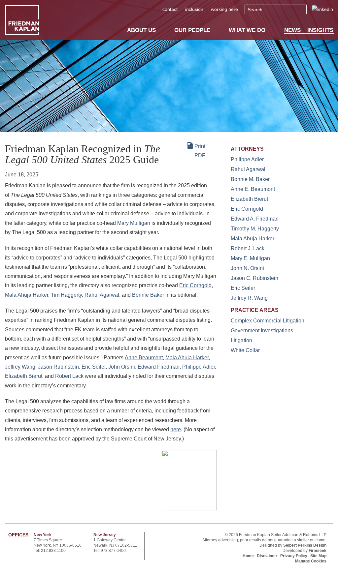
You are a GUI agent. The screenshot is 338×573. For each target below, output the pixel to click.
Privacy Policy (293, 556)
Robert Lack (69, 376)
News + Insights (308, 30)
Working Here (224, 9)
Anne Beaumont (144, 357)
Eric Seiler (94, 367)
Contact (170, 9)
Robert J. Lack (247, 248)
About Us (141, 30)
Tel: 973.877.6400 (109, 550)
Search (255, 9)
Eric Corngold (195, 285)
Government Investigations (262, 330)
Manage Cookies (310, 561)
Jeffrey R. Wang (249, 298)
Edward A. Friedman (255, 219)
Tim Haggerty (66, 295)
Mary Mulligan (133, 223)
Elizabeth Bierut (23, 376)
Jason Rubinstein (58, 367)
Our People (192, 30)
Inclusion (194, 9)
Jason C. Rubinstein (254, 278)
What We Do (247, 30)
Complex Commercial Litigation (267, 320)
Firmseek (317, 550)
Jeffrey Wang (20, 367)
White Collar (245, 350)
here (175, 429)
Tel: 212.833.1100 (50, 550)
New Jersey (104, 534)
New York (42, 534)
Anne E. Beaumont (253, 189)
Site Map (318, 556)
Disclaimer (267, 556)
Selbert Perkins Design (304, 545)
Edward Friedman (159, 367)
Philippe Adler (198, 367)
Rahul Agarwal (101, 295)
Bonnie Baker (148, 295)
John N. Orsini (247, 268)
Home (248, 556)
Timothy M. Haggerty (255, 228)
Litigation (241, 340)
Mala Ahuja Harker (26, 295)
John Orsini (121, 367)
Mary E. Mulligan (250, 258)
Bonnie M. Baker (250, 179)
